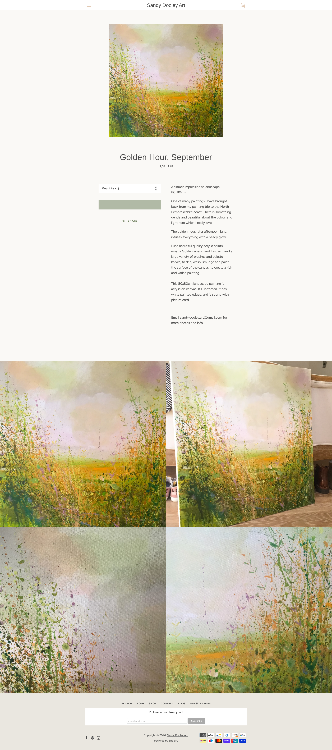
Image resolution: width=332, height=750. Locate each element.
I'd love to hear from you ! (166, 712)
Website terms (200, 703)
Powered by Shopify (166, 740)
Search (126, 703)
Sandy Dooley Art (166, 5)
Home (141, 703)
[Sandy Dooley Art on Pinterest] (92, 738)
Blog (181, 703)
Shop (152, 703)
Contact (167, 703)
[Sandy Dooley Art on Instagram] (98, 738)
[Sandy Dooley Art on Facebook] (86, 738)
